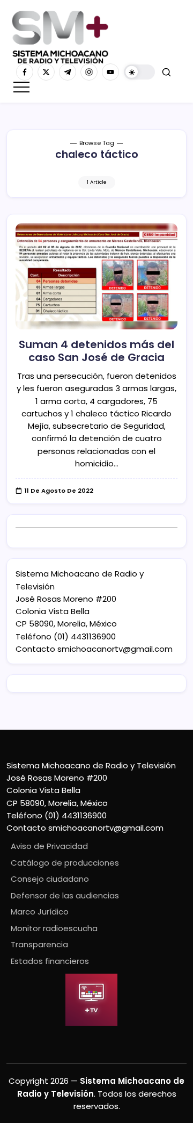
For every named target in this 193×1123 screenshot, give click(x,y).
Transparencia (39, 944)
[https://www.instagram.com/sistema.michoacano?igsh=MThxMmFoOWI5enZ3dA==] (89, 72)
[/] (46, 72)
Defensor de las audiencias (65, 895)
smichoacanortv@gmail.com (115, 648)
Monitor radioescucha (54, 928)
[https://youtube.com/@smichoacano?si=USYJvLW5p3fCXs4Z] (110, 72)
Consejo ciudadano (50, 878)
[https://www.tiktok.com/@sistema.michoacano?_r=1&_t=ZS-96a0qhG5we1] (67, 72)
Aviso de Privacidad (49, 846)
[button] (139, 72)
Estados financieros (50, 961)
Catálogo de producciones (65, 862)
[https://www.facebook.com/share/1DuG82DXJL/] (24, 72)
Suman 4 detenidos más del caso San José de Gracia (96, 351)
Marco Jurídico (40, 911)
